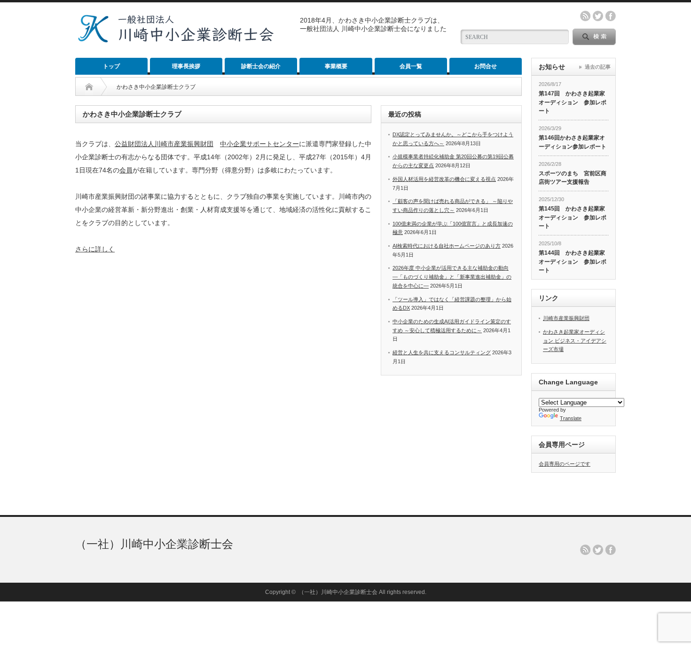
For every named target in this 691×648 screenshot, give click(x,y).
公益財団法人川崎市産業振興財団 (164, 144)
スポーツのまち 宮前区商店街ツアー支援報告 (572, 178)
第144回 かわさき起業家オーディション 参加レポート (572, 261)
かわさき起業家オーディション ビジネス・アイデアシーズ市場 (574, 340)
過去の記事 (598, 67)
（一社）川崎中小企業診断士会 (154, 544)
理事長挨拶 (186, 66)
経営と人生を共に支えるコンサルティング (442, 352)
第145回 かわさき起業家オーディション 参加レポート (572, 217)
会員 (126, 170)
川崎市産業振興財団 (566, 318)
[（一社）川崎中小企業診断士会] (175, 39)
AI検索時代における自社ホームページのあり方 (447, 246)
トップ (111, 66)
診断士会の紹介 (261, 66)
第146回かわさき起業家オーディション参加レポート (572, 142)
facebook (610, 16)
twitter (598, 16)
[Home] (89, 87)
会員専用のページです (564, 464)
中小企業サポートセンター (259, 144)
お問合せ (485, 66)
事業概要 (336, 66)
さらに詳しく (95, 249)
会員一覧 (411, 66)
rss (585, 16)
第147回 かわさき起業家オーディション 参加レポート (572, 102)
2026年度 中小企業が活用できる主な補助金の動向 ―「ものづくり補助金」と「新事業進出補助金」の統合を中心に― (452, 276)
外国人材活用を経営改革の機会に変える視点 (444, 179)
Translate (570, 418)
